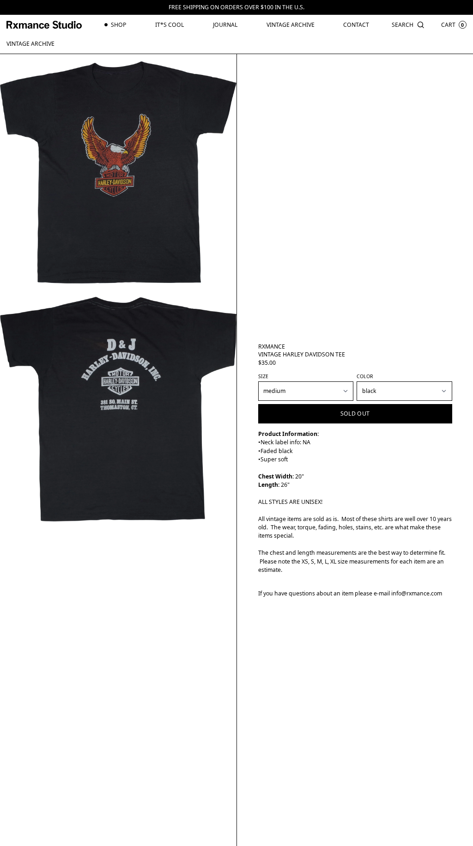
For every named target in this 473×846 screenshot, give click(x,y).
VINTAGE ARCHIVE (30, 44)
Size (263, 376)
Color (365, 376)
